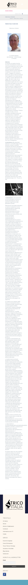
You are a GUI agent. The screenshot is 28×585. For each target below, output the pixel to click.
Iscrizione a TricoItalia (8, 548)
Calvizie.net (5, 553)
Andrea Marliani (14, 55)
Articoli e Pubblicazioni (8, 526)
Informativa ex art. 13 (8, 531)
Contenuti (5, 528)
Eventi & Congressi (7, 540)
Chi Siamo (5, 521)
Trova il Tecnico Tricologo (9, 546)
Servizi (4, 523)
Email (4, 560)
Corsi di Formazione (8, 543)
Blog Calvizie (6, 551)
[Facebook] (4, 574)
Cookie (4, 534)
